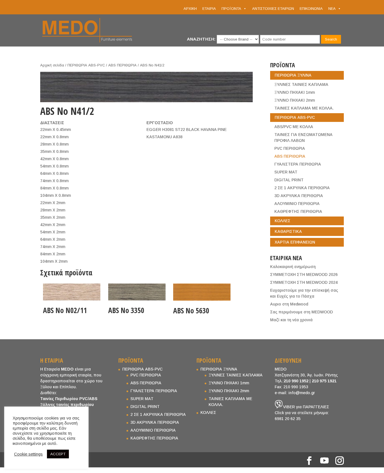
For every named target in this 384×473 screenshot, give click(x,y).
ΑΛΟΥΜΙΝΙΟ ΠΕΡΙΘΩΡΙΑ (297, 203)
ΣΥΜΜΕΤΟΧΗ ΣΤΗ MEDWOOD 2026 (304, 274)
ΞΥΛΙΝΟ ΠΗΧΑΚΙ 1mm (294, 92)
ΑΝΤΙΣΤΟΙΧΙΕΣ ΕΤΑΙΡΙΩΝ (273, 8)
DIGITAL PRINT (289, 180)
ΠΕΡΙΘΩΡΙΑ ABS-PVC (86, 65)
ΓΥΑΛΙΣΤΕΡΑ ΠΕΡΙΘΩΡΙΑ (297, 164)
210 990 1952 (296, 381)
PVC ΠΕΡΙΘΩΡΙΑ (289, 148)
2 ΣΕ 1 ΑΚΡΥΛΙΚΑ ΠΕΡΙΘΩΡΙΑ (302, 188)
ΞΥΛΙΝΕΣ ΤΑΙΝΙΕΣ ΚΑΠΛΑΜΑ (301, 84)
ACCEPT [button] (57, 454)
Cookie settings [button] (28, 454)
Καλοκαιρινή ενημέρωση (293, 266)
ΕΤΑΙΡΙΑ (209, 8)
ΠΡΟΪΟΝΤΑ (231, 8)
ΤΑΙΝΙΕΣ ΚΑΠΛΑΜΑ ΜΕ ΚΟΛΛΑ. (304, 108)
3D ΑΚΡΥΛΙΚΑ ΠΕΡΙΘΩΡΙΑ (298, 195)
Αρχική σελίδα (52, 65)
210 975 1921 (324, 381)
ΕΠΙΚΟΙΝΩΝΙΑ (311, 8)
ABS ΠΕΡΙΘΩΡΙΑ (122, 65)
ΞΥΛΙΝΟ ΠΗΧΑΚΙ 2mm (294, 100)
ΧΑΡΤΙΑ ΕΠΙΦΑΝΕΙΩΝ (295, 242)
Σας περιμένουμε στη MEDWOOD (301, 312)
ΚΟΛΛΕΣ (282, 220)
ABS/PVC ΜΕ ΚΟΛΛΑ (293, 126)
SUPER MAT (285, 172)
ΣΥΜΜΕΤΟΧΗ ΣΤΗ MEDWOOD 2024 (304, 282)
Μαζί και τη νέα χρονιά (291, 320)
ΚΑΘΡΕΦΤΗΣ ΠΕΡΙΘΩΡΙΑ (298, 211)
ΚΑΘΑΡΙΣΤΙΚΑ (288, 231)
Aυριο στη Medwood (289, 304)
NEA (332, 8)
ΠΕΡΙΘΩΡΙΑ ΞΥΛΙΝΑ (293, 75)
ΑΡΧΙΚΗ (190, 8)
